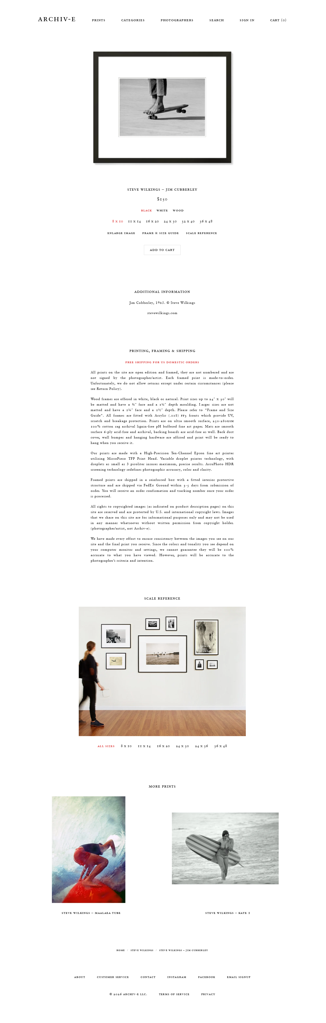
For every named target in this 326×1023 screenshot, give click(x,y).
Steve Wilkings (142, 950)
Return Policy (108, 389)
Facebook (206, 977)
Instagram (176, 977)
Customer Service (113, 977)
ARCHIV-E (57, 18)
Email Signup (239, 977)
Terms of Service (174, 994)
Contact (148, 977)
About (79, 977)
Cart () (278, 19)
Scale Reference (201, 233)
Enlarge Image (121, 233)
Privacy (208, 994)
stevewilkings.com (162, 313)
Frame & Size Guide (160, 233)
